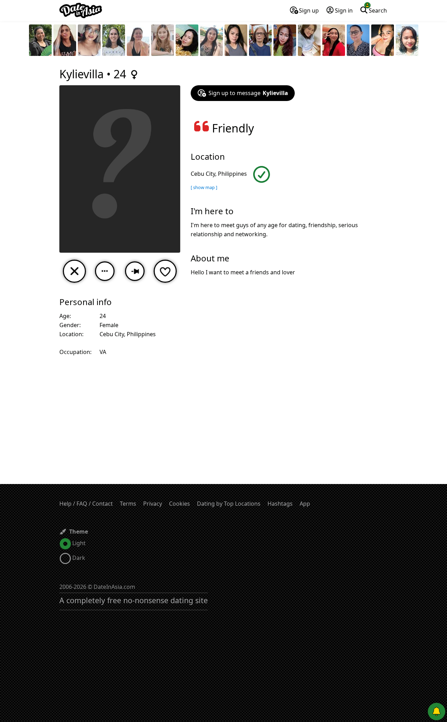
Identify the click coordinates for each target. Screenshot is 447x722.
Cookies (179, 503)
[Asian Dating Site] (80, 10)
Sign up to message (248, 93)
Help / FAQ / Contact (86, 503)
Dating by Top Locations (229, 503)
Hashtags (280, 503)
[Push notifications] (436, 711)
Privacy (152, 503)
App (305, 503)
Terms (128, 503)
